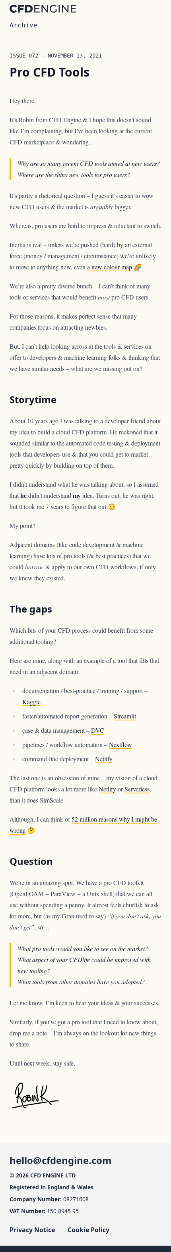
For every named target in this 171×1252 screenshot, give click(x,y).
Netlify (104, 759)
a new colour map (109, 267)
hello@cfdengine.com (61, 1160)
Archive (23, 25)
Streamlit (125, 716)
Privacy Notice (32, 1230)
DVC (97, 730)
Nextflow (120, 744)
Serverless (137, 789)
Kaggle (31, 701)
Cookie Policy (88, 1230)
